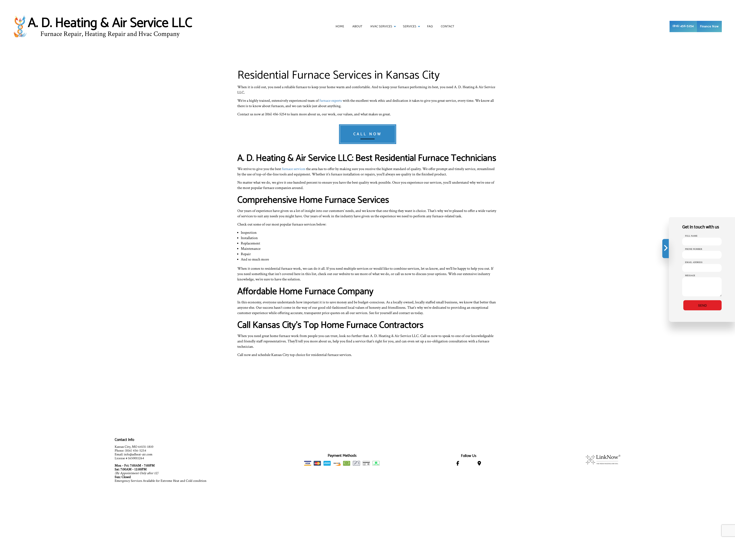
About (357, 26)
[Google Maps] (479, 464)
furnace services (293, 168)
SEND (702, 305)
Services (409, 26)
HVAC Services (381, 26)
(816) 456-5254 (683, 26)
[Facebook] (458, 464)
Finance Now (709, 26)
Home (340, 26)
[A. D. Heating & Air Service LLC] (20, 26)
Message (690, 275)
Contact (447, 26)
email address (693, 262)
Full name (691, 235)
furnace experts (330, 100)
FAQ (430, 26)
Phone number (693, 249)
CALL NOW (367, 134)
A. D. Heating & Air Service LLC (110, 23)
